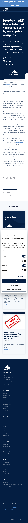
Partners (5, 424)
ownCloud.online (7, 381)
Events (4, 420)
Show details (19, 276)
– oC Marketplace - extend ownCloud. (14, 2)
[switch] (24, 261)
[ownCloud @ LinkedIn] (12, 503)
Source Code (5, 446)
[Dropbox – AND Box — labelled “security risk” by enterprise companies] (4, 64)
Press (4, 428)
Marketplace (5, 451)
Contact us (5, 432)
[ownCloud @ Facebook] (3, 503)
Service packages (6, 464)
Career (4, 426)
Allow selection (14, 285)
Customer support (7, 466)
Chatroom (5, 453)
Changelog (5, 406)
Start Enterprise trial (7, 383)
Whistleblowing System (8, 486)
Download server (6, 375)
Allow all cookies (14, 280)
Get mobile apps (6, 379)
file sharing (19, 142)
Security (4, 408)
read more (7, 305)
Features (5, 397)
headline (7, 84)
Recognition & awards (7, 433)
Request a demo (6, 473)
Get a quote (5, 410)
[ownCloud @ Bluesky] (12, 64)
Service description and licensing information (13, 484)
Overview (5, 393)
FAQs (4, 468)
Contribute (5, 444)
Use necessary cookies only (14, 289)
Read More (15, 5)
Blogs (4, 430)
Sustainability (6, 435)
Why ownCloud (6, 395)
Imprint (4, 489)
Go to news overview (10, 188)
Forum (4, 450)
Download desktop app (8, 377)
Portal (4, 470)
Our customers (6, 422)
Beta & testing (6, 448)
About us (5, 419)
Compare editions (7, 401)
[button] (15, 507)
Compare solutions (7, 402)
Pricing (4, 399)
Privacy (4, 487)
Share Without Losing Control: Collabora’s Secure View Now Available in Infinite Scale (13, 336)
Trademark (5, 482)
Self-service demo (7, 384)
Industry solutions (7, 404)
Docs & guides (6, 462)
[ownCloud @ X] (9, 503)
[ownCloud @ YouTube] (6, 503)
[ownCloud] (6, 9)
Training (4, 471)
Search (7, 509)
